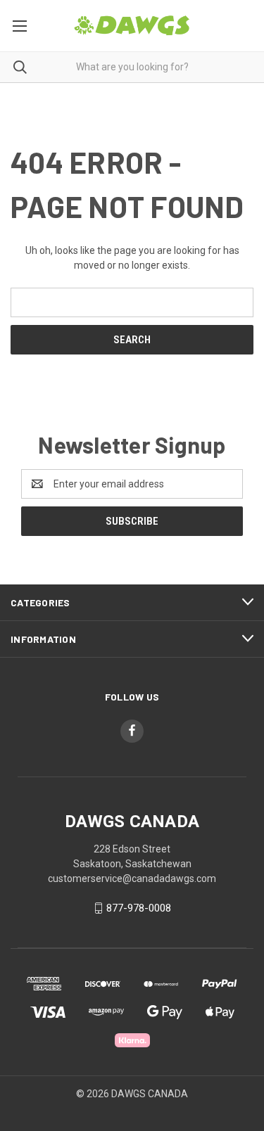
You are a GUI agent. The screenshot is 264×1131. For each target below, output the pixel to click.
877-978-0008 (138, 908)
